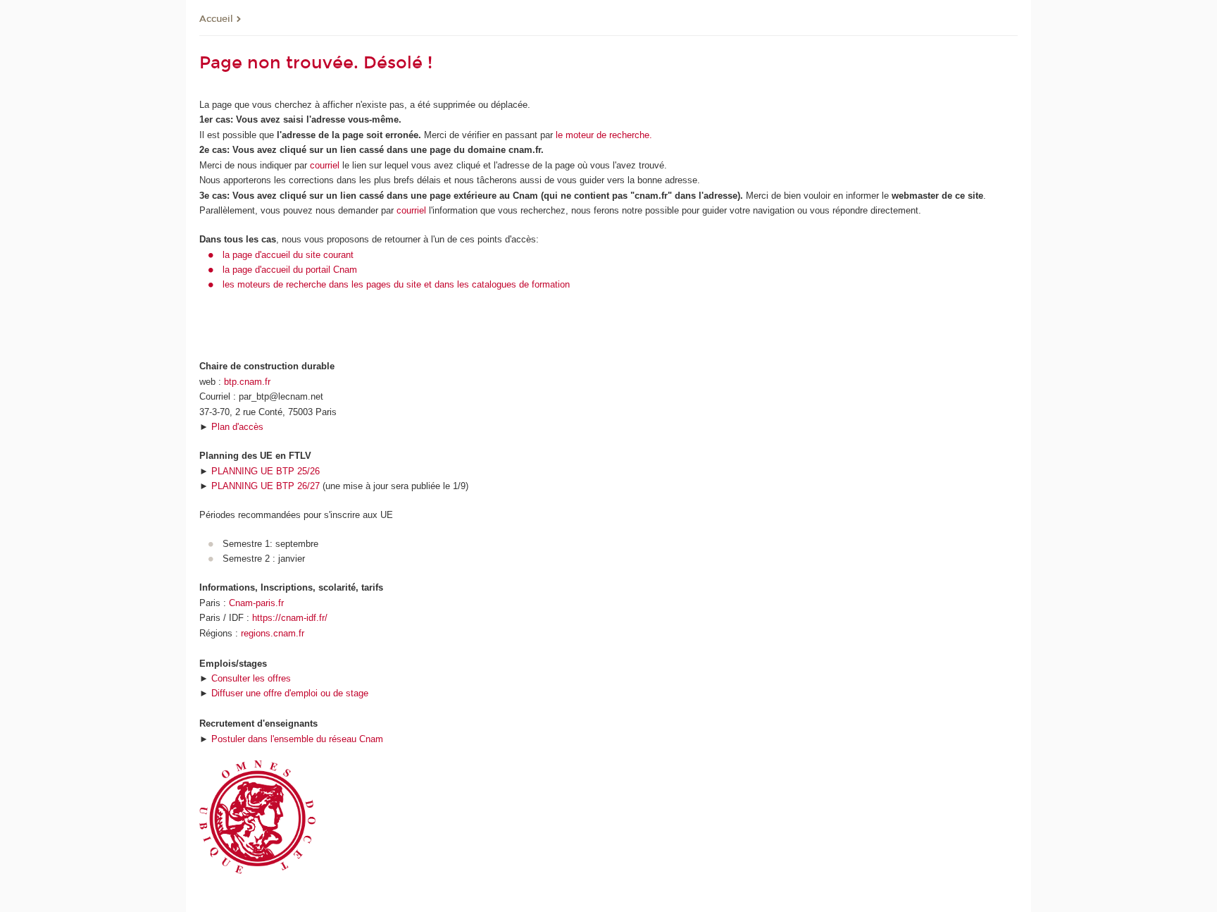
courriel (324, 165)
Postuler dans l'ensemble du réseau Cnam (297, 739)
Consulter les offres (251, 678)
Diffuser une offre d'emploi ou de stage (289, 693)
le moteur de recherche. (602, 135)
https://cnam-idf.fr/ (289, 617)
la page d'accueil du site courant (288, 254)
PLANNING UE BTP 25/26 (265, 471)
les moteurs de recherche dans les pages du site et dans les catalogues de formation (396, 284)
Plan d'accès (237, 426)
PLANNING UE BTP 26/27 (265, 486)
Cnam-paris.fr (256, 603)
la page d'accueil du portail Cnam (290, 269)
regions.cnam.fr (272, 633)
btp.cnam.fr (247, 381)
